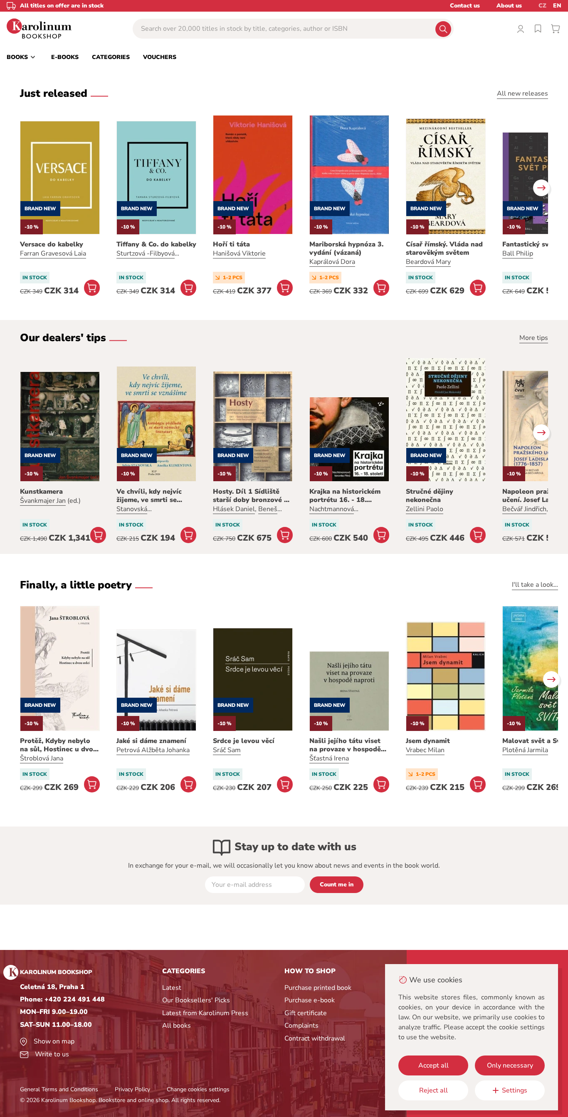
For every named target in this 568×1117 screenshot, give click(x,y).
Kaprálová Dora (332, 261)
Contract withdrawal (314, 1038)
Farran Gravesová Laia (53, 253)
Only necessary (510, 1065)
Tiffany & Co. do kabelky (156, 244)
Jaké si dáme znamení (151, 741)
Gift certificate (305, 1013)
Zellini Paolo (424, 509)
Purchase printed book (317, 987)
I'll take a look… (535, 584)
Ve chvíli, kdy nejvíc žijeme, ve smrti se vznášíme (149, 495)
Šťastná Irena (329, 758)
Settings (514, 1090)
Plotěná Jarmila (525, 750)
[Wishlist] (538, 28)
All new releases (522, 93)
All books (176, 1025)
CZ (542, 6)
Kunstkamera (41, 491)
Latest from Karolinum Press (205, 1013)
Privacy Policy (132, 1089)
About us (509, 6)
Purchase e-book (309, 1000)
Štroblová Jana (41, 758)
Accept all (433, 1065)
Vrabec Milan (425, 750)
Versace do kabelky (51, 244)
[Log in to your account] (520, 28)
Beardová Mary (428, 261)
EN (557, 6)
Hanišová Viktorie (239, 253)
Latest (171, 987)
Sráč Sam (227, 750)
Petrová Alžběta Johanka (153, 750)
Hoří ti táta (231, 244)
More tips (533, 337)
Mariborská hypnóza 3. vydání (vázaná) (346, 248)
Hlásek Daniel (234, 509)
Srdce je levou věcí (243, 741)
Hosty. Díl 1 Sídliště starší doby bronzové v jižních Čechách (250, 495)
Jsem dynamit (428, 741)
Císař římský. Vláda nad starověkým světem (444, 248)
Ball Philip (517, 253)
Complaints (301, 1025)
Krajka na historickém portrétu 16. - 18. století (344, 495)
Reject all (433, 1090)
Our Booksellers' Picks (196, 1000)
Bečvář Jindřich (524, 509)
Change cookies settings (198, 1089)
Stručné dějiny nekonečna (429, 495)
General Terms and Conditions (59, 1089)
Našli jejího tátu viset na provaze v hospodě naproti (345, 745)
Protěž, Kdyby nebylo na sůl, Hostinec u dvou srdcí (58, 745)
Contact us (465, 6)
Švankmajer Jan (43, 500)
